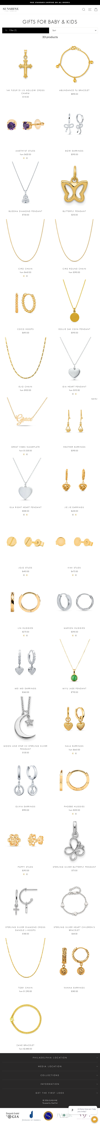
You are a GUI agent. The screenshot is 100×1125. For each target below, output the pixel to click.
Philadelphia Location (50, 1057)
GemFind (54, 1103)
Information (50, 1084)
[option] (50, 2)
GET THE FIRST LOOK (50, 1093)
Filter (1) (13, 30)
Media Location (50, 1066)
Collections (50, 1075)
